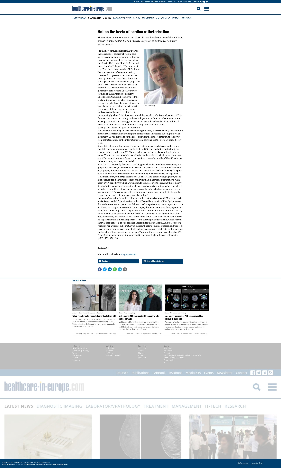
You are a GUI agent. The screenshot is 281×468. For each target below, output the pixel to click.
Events (179, 2)
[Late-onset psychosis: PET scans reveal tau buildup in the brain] (187, 298)
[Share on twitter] (105, 269)
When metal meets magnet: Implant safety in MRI (94, 316)
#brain (138, 334)
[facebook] (201, 2)
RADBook (162, 2)
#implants (86, 334)
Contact (196, 2)
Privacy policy (169, 360)
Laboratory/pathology (126, 18)
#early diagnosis (146, 334)
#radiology (112, 334)
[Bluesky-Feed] (204, 2)
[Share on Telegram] (120, 269)
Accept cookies (257, 463)
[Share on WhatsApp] (115, 269)
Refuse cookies (243, 463)
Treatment (148, 18)
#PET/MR (196, 334)
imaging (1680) (128, 254)
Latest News (79, 18)
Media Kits (171, 2)
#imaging (79, 334)
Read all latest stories (155, 261)
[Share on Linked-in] (110, 269)
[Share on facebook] (100, 269)
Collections (110, 348)
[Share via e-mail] (125, 269)
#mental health (187, 334)
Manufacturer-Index (113, 355)
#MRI (91, 334)
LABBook (154, 2)
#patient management (101, 334)
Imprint (167, 362)
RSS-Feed (142, 358)
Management (163, 18)
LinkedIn (141, 355)
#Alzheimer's (130, 334)
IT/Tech (176, 18)
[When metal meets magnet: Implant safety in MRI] (94, 298)
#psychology (204, 334)
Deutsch (136, 2)
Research (187, 18)
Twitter (141, 350)
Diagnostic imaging (100, 18)
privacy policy (18, 464)
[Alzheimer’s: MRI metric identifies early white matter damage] (140, 298)
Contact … (105, 261)
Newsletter (187, 2)
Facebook (142, 348)
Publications (145, 2)
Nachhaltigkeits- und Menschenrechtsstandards (182, 355)
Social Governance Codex (174, 358)
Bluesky (141, 353)
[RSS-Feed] (207, 2)
